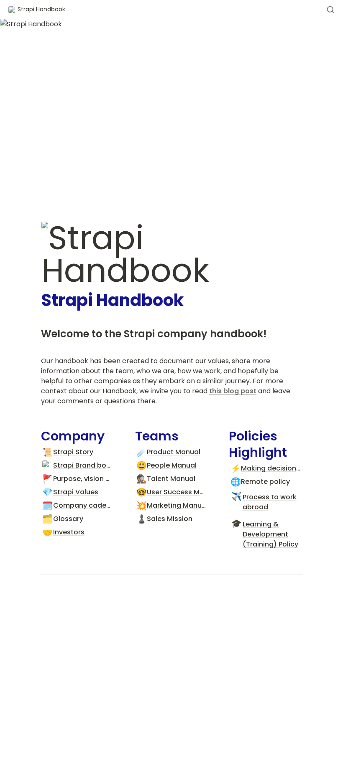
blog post (239, 391)
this (216, 391)
